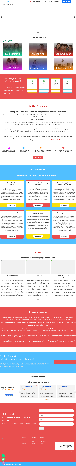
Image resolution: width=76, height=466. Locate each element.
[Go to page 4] (49, 399)
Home (29, 1)
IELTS (33, 440)
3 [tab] (38, 32)
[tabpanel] (12, 278)
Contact (56, 1)
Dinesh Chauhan (29, 386)
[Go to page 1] (46, 399)
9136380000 (66, 2)
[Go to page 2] (47, 399)
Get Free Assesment (65, 362)
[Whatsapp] (3, 459)
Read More (38, 157)
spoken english (43, 441)
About (45, 1)
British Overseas (9, 387)
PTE (33, 441)
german (41, 439)
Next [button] (74, 17)
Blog (50, 1)
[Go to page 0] (45, 399)
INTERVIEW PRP (43, 443)
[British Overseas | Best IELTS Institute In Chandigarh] (8, 2)
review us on (8, 395)
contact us (23, 443)
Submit (41, 428)
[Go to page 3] (48, 399)
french (33, 443)
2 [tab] (37, 32)
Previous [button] (1, 17)
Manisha (45, 386)
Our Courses (36, 1)
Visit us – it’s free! (56, 140)
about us (23, 441)
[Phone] (3, 455)
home (22, 440)
